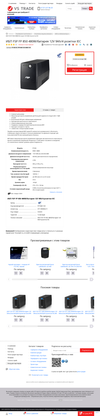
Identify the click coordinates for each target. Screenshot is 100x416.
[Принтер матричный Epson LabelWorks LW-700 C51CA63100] (71, 254)
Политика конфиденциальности (72, 400)
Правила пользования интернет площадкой (45, 400)
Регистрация (79, 69)
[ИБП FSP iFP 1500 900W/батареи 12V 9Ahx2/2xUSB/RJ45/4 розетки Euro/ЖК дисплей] (71, 301)
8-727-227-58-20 (47, 8)
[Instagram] (66, 361)
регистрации (81, 371)
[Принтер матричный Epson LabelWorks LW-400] (45, 254)
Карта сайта (21, 400)
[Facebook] (63, 361)
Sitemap (28, 400)
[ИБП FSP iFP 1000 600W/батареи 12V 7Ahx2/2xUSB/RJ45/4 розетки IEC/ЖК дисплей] (45, 301)
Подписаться (87, 350)
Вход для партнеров (85, 3)
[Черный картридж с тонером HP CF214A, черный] (18, 254)
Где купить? (79, 54)
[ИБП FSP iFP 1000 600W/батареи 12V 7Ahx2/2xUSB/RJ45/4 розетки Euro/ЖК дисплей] (18, 301)
